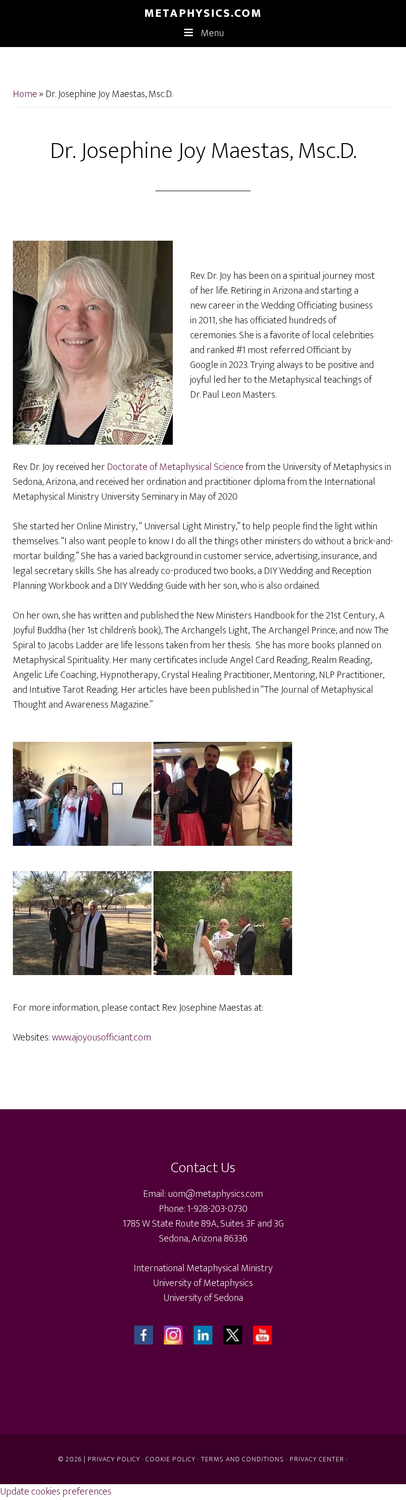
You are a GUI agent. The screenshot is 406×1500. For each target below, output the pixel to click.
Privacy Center (317, 1459)
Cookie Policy (171, 1459)
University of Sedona (203, 1298)
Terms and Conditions (242, 1459)
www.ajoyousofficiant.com (101, 1037)
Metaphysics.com (203, 13)
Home (25, 94)
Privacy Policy (114, 1459)
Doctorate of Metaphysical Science (175, 467)
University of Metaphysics (203, 1283)
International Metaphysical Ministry (203, 1268)
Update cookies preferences (55, 1491)
